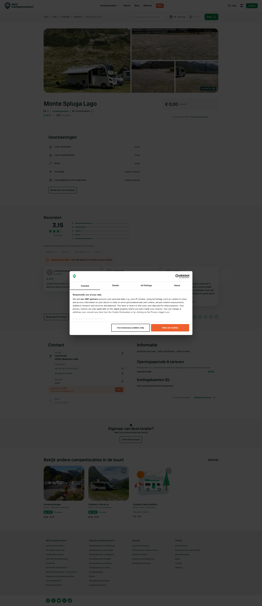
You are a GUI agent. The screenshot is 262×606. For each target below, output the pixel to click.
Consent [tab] (85, 286)
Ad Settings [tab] (146, 285)
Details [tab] (115, 285)
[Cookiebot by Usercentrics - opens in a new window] (177, 276)
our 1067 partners (90, 299)
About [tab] (177, 285)
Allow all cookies (170, 328)
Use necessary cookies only (130, 328)
